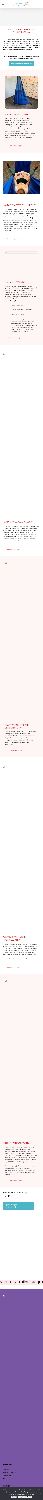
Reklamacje (7, 1475)
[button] (3, 4)
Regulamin (6, 1470)
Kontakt (5, 1478)
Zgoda (14, 1497)
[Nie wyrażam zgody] (40, 1494)
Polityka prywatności (9, 1472)
